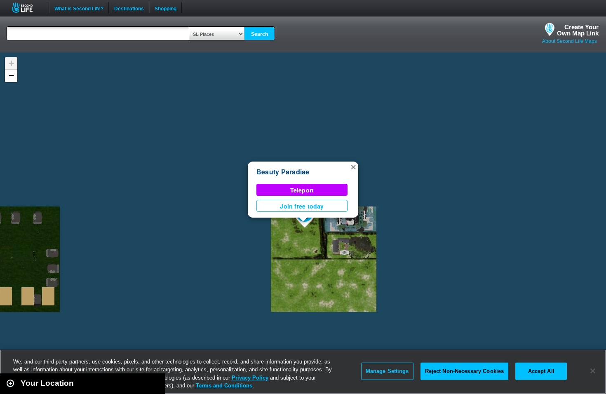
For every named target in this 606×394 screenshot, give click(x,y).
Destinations (129, 8)
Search (259, 34)
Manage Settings (387, 371)
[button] (353, 166)
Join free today (302, 206)
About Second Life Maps (569, 41)
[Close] (593, 371)
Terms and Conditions (224, 385)
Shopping (165, 8)
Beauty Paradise (283, 171)
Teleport (302, 190)
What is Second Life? (78, 8)
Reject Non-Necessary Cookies (464, 371)
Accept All (541, 371)
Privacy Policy (250, 378)
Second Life (27, 7)
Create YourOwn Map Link (578, 30)
